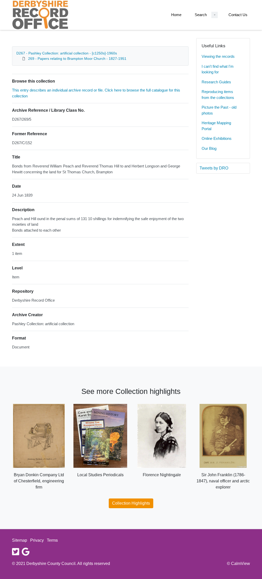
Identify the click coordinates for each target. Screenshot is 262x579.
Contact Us (237, 15)
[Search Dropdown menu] (214, 15)
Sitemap (19, 540)
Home (176, 15)
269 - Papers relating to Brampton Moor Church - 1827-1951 (77, 58)
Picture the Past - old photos (219, 110)
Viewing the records (218, 56)
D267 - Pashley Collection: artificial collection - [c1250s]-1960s (66, 53)
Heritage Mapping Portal (216, 126)
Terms (52, 540)
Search (201, 15)
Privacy (37, 540)
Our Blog (209, 148)
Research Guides (216, 82)
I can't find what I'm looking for (218, 69)
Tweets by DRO (214, 168)
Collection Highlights (131, 503)
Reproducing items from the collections (218, 94)
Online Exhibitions (217, 138)
